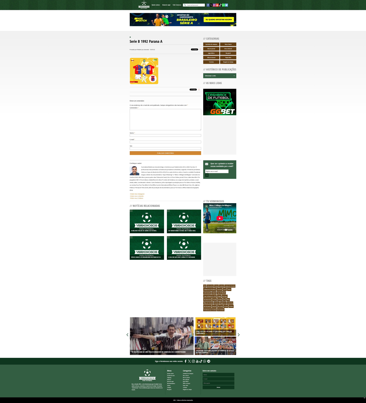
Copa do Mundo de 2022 (210, 296)
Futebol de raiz (171, 375)
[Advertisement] (219, 137)
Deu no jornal (211, 49)
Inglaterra (223, 303)
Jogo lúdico (211, 53)
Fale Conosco (177, 5)
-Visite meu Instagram (137, 194)
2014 (205, 286)
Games (168, 385)
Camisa (216, 286)
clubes (229, 289)
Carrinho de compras (211, 44)
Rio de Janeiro (207, 306)
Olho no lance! (211, 57)
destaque (224, 296)
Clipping (169, 377)
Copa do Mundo (221, 293)
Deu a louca (228, 44)
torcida (226, 306)
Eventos (169, 379)
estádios (220, 299)
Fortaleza (216, 303)
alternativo (210, 286)
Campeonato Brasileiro (210, 289)
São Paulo (220, 306)
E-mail (132, 139)
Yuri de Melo (220, 310)
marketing (230, 303)
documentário (207, 299)
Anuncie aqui (166, 5)
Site (131, 146)
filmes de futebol (208, 303)
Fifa (224, 299)
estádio (214, 299)
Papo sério (228, 57)
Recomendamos (171, 383)
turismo (231, 306)
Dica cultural (228, 49)
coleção (214, 293)
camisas (222, 286)
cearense (219, 289)
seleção (214, 306)
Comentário (134, 108)
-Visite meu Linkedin (137, 196)
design (219, 296)
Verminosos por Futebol (210, 310)
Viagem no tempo (228, 62)
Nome (132, 133)
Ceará (224, 289)
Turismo (211, 62)
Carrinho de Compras (188, 373)
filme (228, 299)
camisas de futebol (230, 286)
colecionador (207, 293)
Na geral (228, 53)
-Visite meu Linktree (136, 198)
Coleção (169, 387)
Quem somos (156, 5)
